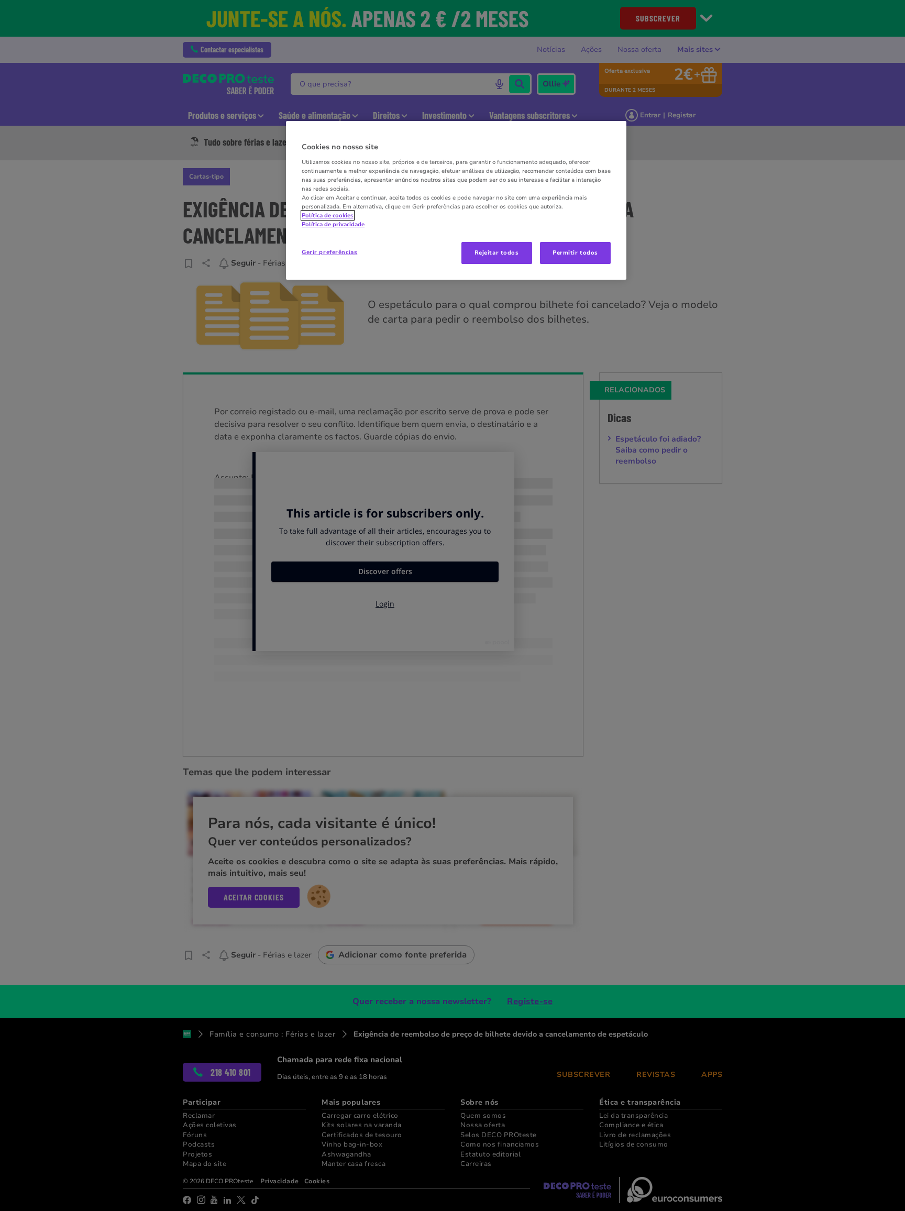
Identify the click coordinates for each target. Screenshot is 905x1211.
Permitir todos (575, 252)
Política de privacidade (333, 224)
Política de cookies (328, 215)
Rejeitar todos (496, 252)
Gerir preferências (329, 252)
